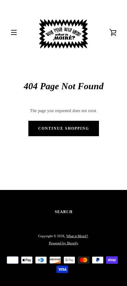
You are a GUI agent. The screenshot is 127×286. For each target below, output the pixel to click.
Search (63, 212)
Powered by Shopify (63, 243)
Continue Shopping (63, 128)
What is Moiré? (77, 236)
